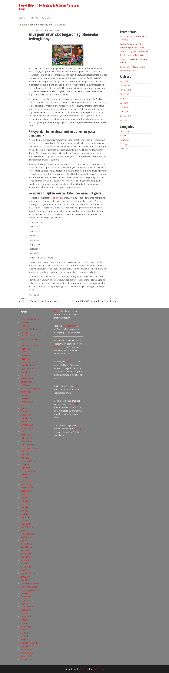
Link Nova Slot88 (26, 543)
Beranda (22, 17)
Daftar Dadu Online (27, 527)
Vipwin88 (24, 570)
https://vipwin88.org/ (28, 461)
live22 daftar (25, 411)
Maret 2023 (124, 103)
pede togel (24, 520)
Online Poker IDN (26, 490)
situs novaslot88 (26, 441)
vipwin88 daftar (26, 537)
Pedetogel (56, 311)
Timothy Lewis (48, 30)
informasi (24, 395)
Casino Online (124, 131)
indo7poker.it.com (27, 418)
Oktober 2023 (124, 94)
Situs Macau (25, 325)
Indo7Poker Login (26, 507)
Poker (23, 342)
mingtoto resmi (26, 434)
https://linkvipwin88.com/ (29, 586)
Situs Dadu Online (59, 347)
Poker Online (124, 139)
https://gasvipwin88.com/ (29, 590)
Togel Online (124, 148)
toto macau (24, 613)
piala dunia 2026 (26, 656)
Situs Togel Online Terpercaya (31, 329)
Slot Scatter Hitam (27, 428)
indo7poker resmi (27, 372)
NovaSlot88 (24, 563)
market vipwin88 (26, 438)
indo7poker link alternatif (29, 365)
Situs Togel (24, 332)
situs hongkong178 (27, 401)
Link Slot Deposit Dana (28, 471)
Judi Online (46, 17)
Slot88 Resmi (25, 464)
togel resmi (24, 623)
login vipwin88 (25, 576)
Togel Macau (25, 500)
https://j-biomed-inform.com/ (31, 345)
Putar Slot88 (25, 451)
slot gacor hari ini (26, 659)
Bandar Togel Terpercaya (29, 339)
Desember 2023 (125, 85)
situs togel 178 (25, 398)
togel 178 (24, 408)
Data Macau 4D (26, 523)
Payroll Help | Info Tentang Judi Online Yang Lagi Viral (49, 7)
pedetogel (24, 633)
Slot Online (37, 295)
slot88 (23, 352)
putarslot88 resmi (27, 378)
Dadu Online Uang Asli (70, 325)
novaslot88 (24, 619)
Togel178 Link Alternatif (28, 573)
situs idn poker (26, 494)
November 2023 (125, 89)
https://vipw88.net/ (27, 444)
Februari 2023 (124, 107)
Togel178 (24, 540)
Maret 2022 (124, 120)
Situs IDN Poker (26, 514)
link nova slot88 (26, 391)
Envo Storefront (99, 669)
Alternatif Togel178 (27, 616)
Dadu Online (25, 517)
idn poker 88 (25, 375)
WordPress (84, 669)
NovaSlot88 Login (26, 547)
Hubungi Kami (34, 17)
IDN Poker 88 (25, 474)
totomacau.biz (25, 600)
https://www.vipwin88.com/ (30, 319)
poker (23, 405)
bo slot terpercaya (57, 197)
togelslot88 (24, 603)
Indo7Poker (25, 421)
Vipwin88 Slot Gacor (27, 322)
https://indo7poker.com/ (29, 362)
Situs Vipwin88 (25, 467)
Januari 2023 (124, 111)
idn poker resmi (26, 414)
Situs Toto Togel (26, 481)
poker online (25, 504)
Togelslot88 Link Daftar (28, 368)
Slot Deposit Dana (27, 606)
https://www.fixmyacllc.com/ (30, 448)
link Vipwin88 (25, 639)
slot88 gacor (25, 385)
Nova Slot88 (25, 550)
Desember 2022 (125, 115)
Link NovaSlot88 (26, 560)
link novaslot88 (26, 484)
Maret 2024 (124, 81)
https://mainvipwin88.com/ (30, 583)
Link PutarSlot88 (26, 553)
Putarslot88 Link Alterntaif (29, 646)
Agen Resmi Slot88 (27, 424)
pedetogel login (26, 626)
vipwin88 (24, 580)
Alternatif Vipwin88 (27, 652)
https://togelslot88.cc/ (28, 533)
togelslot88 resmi (26, 381)
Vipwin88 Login (25, 609)
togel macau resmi (27, 487)
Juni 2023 (123, 98)
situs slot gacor (26, 596)
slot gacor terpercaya (28, 335)
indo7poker (25, 510)
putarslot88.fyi (25, 557)
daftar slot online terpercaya (30, 388)
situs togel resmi (26, 593)
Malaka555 (24, 477)
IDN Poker (69, 361)
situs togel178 (25, 348)
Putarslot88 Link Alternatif (29, 642)
